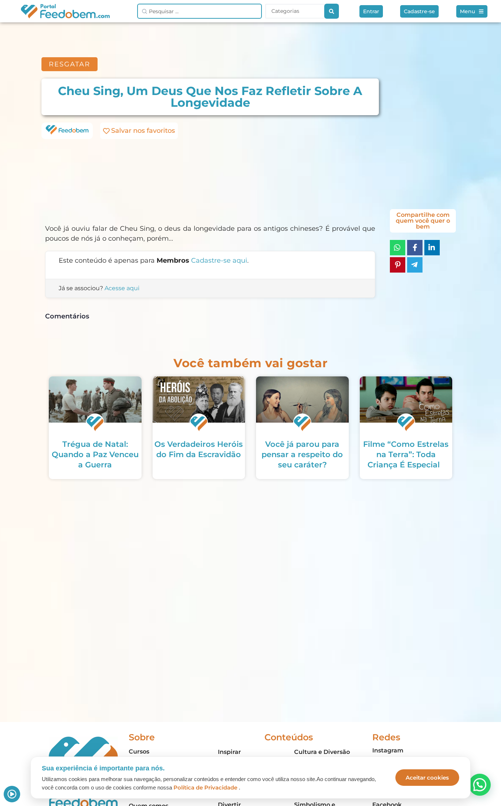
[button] (480, 785)
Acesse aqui (122, 288)
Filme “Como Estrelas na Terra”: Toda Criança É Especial (406, 454)
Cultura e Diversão (322, 751)
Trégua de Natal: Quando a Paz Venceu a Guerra (95, 454)
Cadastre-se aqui (219, 260)
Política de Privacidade (205, 787)
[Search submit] (331, 11)
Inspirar (229, 751)
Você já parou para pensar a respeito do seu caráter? (302, 454)
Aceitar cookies (427, 777)
